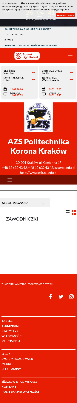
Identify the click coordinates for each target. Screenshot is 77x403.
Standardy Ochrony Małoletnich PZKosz (31, 45)
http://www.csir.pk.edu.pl (38, 173)
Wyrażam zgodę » (65, 15)
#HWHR (8, 39)
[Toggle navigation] (70, 55)
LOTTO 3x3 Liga (13, 34)
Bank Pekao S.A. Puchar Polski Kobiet (27, 29)
